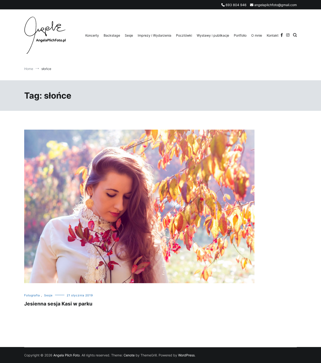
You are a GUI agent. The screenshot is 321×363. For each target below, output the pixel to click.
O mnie (256, 35)
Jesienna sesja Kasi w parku (58, 304)
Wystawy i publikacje (213, 35)
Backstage (112, 35)
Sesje (129, 35)
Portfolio (240, 35)
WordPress (186, 355)
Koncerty (92, 35)
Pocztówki (184, 35)
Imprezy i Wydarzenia (154, 35)
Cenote (129, 355)
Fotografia (32, 295)
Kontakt (272, 35)
